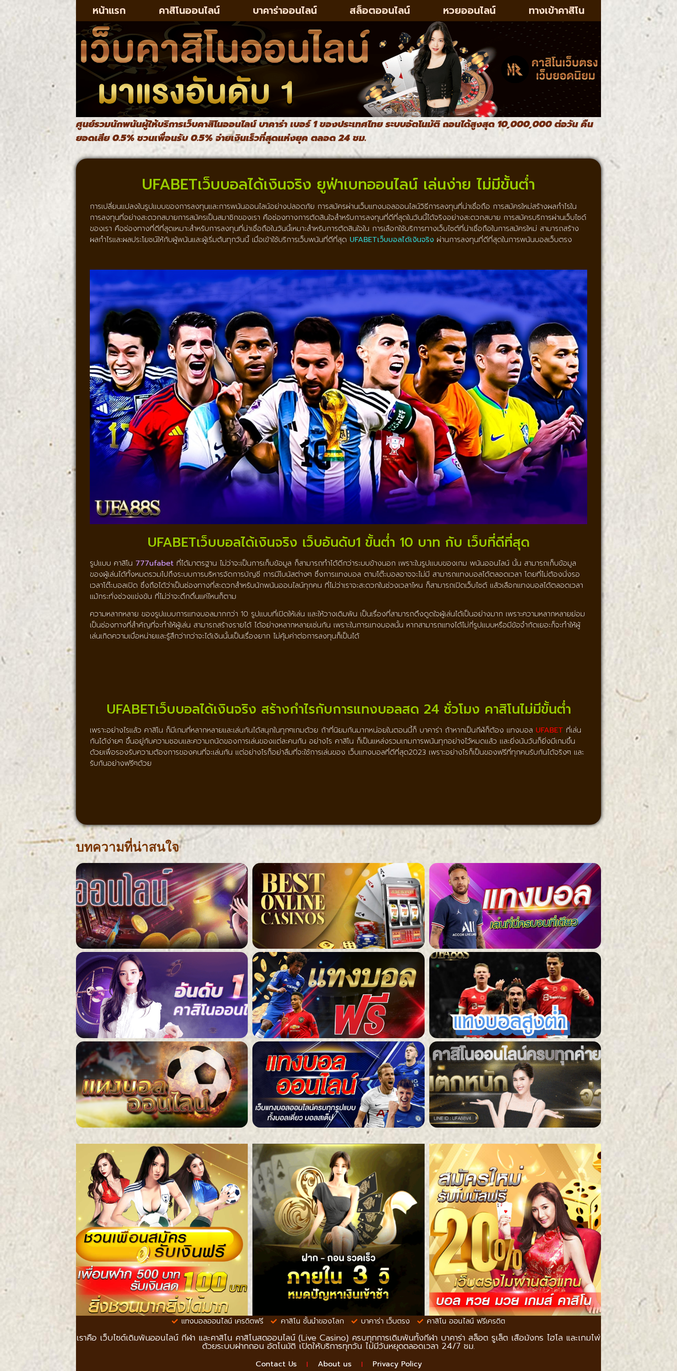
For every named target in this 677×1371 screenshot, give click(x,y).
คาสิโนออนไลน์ (189, 10)
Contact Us (276, 1364)
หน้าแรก (109, 10)
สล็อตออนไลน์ (380, 10)
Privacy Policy (397, 1364)
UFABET (549, 730)
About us (334, 1364)
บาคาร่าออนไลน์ (285, 10)
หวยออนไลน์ (469, 10)
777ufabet (154, 563)
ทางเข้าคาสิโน (556, 10)
